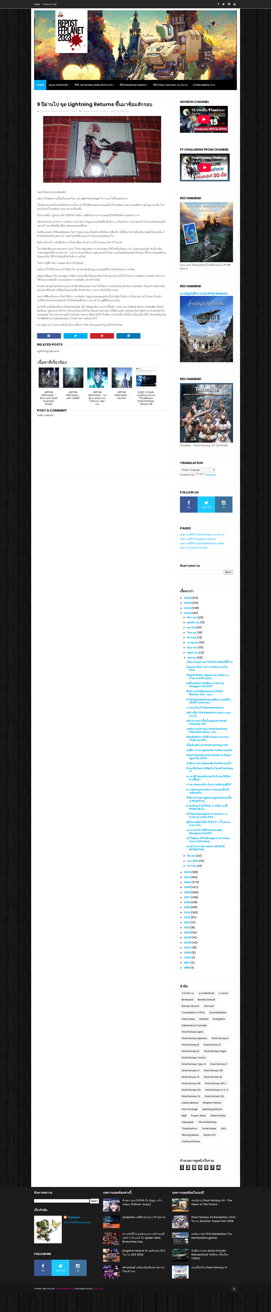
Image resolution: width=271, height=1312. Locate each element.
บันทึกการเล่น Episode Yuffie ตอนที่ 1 (208, 763)
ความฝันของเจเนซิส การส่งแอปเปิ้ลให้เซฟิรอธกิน (207, 791)
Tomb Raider (209, 1128)
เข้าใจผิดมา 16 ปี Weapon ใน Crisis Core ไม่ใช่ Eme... (208, 839)
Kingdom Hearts (212, 1102)
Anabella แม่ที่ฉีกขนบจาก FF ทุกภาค (143, 1217)
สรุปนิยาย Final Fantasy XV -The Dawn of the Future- (211, 1202)
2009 (188, 937)
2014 (187, 912)
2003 (188, 957)
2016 (187, 902)
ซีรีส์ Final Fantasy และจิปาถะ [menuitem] (170, 85)
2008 (188, 942)
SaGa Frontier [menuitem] (58, 85)
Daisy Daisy (188, 1019)
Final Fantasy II (220, 1038)
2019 (187, 887)
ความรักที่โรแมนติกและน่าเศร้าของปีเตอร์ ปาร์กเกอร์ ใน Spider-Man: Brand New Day (143, 1237)
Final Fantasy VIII (213, 1070)
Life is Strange (190, 1109)
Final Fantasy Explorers (194, 1038)
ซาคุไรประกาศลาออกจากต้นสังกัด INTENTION (205, 847)
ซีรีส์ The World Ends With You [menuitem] (94, 85)
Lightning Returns (119, 111)
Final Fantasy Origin (215, 1051)
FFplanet (73, 1217)
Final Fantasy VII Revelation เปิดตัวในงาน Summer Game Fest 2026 (213, 1219)
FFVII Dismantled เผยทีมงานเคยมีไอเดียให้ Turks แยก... (208, 701)
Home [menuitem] (40, 85)
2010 (187, 932)
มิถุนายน (192, 647)
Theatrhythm (189, 1128)
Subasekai (187, 1122)
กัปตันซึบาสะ (188, 993)
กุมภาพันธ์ (193, 861)
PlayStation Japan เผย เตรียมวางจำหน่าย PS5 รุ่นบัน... (207, 676)
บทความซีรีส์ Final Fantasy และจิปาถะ (202, 534)
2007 (188, 947)
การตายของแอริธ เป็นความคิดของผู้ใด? (208, 784)
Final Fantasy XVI (214, 1096)
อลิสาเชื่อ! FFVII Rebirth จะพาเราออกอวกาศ (208, 714)
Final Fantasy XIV (191, 1089)
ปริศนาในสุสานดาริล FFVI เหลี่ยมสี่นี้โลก (209, 662)
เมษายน (192, 657)
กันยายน (192, 632)
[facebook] (218, 4)
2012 (187, 922)
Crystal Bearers (218, 1012)
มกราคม (192, 866)
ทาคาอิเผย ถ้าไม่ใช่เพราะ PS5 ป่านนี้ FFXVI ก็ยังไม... (206, 807)
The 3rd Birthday (207, 1122)
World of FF (210, 1135)
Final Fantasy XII (213, 1077)
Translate (210, 475)
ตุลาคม (191, 627)
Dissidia (203, 1019)
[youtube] (234, 4)
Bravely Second (190, 1006)
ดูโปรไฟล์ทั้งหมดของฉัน (77, 1222)
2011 (187, 927)
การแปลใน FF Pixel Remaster (205, 707)
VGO (223, 1128)
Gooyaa (98, 1288)
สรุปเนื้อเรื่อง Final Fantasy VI (209, 1267)
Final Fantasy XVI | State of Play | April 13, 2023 (208, 756)
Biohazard (187, 999)
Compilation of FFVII (193, 1012)
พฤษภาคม (193, 652)
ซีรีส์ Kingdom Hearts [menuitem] (133, 85)
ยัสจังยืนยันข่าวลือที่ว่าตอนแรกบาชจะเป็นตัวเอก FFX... (207, 738)
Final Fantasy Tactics (194, 1057)
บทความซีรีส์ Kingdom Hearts (198, 539)
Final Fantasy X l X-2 (216, 1089)
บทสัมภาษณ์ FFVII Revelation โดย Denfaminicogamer (211, 1236)
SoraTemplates (64, 1288)
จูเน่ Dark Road (206, 993)
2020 (188, 882)
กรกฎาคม (193, 642)
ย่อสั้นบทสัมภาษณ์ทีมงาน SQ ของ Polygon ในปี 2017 (205, 684)
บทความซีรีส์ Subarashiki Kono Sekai (202, 543)
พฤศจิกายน (193, 622)
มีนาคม (191, 856)
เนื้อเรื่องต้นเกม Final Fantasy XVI (206, 745)
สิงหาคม (192, 637)
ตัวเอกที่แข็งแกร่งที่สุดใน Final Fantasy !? (209, 769)
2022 (187, 872)
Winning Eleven (190, 1135)
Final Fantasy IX (190, 1051)
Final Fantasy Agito (192, 1031)
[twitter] (223, 4)
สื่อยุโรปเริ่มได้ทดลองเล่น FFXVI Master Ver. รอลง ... (204, 692)
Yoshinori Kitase (191, 1141)
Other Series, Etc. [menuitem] (204, 85)
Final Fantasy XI (190, 1077)
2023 (187, 613)
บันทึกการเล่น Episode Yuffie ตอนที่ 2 (209, 750)
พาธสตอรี (223, 993)
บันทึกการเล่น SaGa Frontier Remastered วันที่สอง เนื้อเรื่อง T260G (209, 1254)
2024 (188, 608)
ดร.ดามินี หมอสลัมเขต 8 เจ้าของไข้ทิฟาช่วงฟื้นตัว (208, 777)
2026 (187, 598)
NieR (184, 1115)
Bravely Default (206, 999)
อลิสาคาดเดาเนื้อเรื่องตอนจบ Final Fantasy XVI (206, 722)
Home (37, 4)
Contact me (49, 4)
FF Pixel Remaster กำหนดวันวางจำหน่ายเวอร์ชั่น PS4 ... (206, 815)
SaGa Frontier (218, 1115)
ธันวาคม (192, 617)
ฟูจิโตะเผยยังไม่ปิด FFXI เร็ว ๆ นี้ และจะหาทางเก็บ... (208, 823)
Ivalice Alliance (190, 1102)
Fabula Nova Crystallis (95, 111)
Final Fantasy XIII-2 (215, 1083)
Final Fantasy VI (190, 1070)
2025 (187, 603)
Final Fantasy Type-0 (194, 1064)
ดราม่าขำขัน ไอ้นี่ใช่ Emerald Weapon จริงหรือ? (204, 831)
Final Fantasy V (218, 1064)
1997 (187, 963)
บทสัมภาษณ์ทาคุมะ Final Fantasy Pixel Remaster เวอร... (206, 730)
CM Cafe (209, 1006)
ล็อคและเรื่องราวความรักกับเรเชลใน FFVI (207, 668)
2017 (187, 897)
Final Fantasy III (190, 1044)
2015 (187, 907)
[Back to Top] (234, 1288)
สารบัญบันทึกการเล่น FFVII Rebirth (203, 293)
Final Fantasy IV (212, 1044)
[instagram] (229, 4)
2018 (187, 892)
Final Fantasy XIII (191, 1083)
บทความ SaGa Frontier (194, 547)
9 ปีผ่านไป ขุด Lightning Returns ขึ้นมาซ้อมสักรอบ (209, 799)
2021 (187, 877)
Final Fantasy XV (191, 1096)
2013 (187, 917)
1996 (187, 967)
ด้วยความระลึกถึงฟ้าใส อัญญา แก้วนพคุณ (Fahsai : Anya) (142, 1202)
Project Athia (198, 1115)
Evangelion (219, 1019)
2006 (188, 952)
